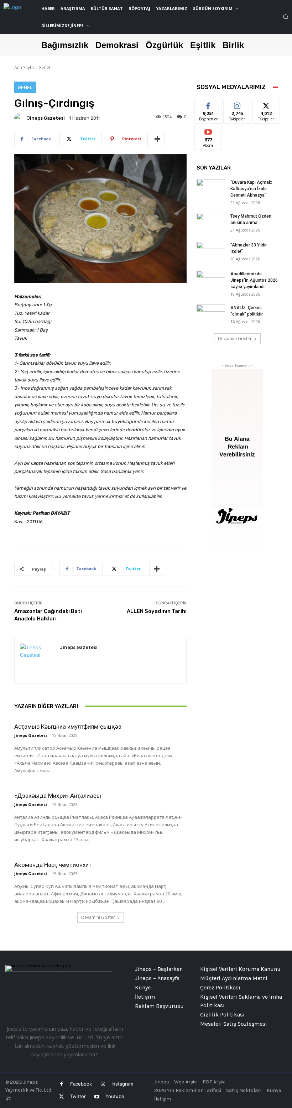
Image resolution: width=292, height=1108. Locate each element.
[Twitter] (61, 1096)
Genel (44, 67)
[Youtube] (96, 1096)
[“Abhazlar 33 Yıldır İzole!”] (211, 252)
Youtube (114, 1096)
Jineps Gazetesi (46, 118)
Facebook (81, 1084)
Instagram (122, 1084)
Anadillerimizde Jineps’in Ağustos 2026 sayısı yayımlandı (254, 280)
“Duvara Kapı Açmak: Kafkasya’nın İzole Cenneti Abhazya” (251, 189)
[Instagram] (102, 1084)
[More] (157, 139)
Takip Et (237, 104)
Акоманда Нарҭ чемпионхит (53, 864)
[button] (285, 17)
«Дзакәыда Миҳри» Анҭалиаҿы (57, 795)
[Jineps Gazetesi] (20, 118)
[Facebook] (61, 1084)
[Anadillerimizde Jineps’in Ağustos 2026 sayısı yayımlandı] (211, 281)
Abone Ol (208, 130)
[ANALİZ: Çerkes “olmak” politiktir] (211, 314)
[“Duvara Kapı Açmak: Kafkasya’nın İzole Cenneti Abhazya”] (211, 189)
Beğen (208, 104)
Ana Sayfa (24, 67)
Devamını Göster (98, 917)
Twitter (78, 1096)
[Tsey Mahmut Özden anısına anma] (211, 223)
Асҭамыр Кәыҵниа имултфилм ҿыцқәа (67, 726)
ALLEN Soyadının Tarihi (157, 611)
